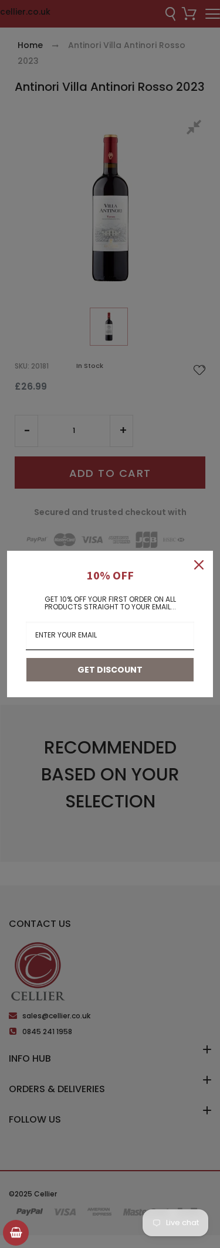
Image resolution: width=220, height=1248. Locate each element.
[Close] (199, 565)
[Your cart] (16, 1233)
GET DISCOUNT (110, 670)
